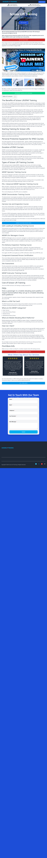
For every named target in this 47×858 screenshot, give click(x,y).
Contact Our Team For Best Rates (23, 223)
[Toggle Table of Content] (14, 97)
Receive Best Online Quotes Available (23, 93)
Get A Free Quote (23, 383)
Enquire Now (23, 387)
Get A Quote (23, 22)
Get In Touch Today (23, 39)
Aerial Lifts (27, 380)
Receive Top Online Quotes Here (23, 351)
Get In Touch (42, 1)
